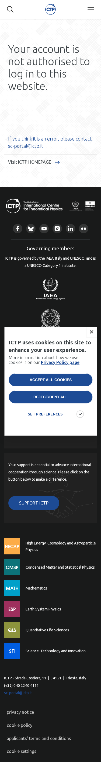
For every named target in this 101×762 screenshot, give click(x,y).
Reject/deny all (50, 397)
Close (91, 332)
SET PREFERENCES (45, 414)
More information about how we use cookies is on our (44, 360)
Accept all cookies (51, 380)
